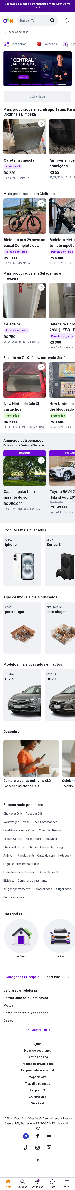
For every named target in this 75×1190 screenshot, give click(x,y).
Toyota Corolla (12, 838)
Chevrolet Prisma (50, 830)
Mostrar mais (40, 1030)
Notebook (64, 855)
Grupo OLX (37, 1090)
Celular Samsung (51, 847)
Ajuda (37, 1044)
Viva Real (37, 1103)
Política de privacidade (38, 1063)
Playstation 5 (25, 855)
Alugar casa (63, 889)
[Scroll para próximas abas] (68, 977)
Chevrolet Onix (12, 813)
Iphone (32, 847)
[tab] (22, 977)
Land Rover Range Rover (19, 830)
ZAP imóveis (37, 1097)
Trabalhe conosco (37, 1083)
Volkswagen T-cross (16, 822)
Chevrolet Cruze (14, 847)
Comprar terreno (14, 897)
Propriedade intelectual (37, 1070)
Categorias (19, 44)
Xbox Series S (49, 872)
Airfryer (8, 855)
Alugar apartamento (16, 889)
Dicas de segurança (37, 1050)
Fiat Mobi (51, 838)
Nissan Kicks (34, 838)
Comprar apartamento (33, 880)
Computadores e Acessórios (26, 1013)
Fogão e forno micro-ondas (21, 864)
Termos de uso (37, 1057)
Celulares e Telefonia (20, 990)
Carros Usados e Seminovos (25, 998)
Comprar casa (43, 889)
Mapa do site (37, 1077)
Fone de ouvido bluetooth (19, 872)
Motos (8, 1005)
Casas (8, 1021)
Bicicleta (8, 880)
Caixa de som (46, 855)
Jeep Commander (45, 822)
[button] (37, 20)
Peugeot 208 (34, 813)
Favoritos (50, 44)
